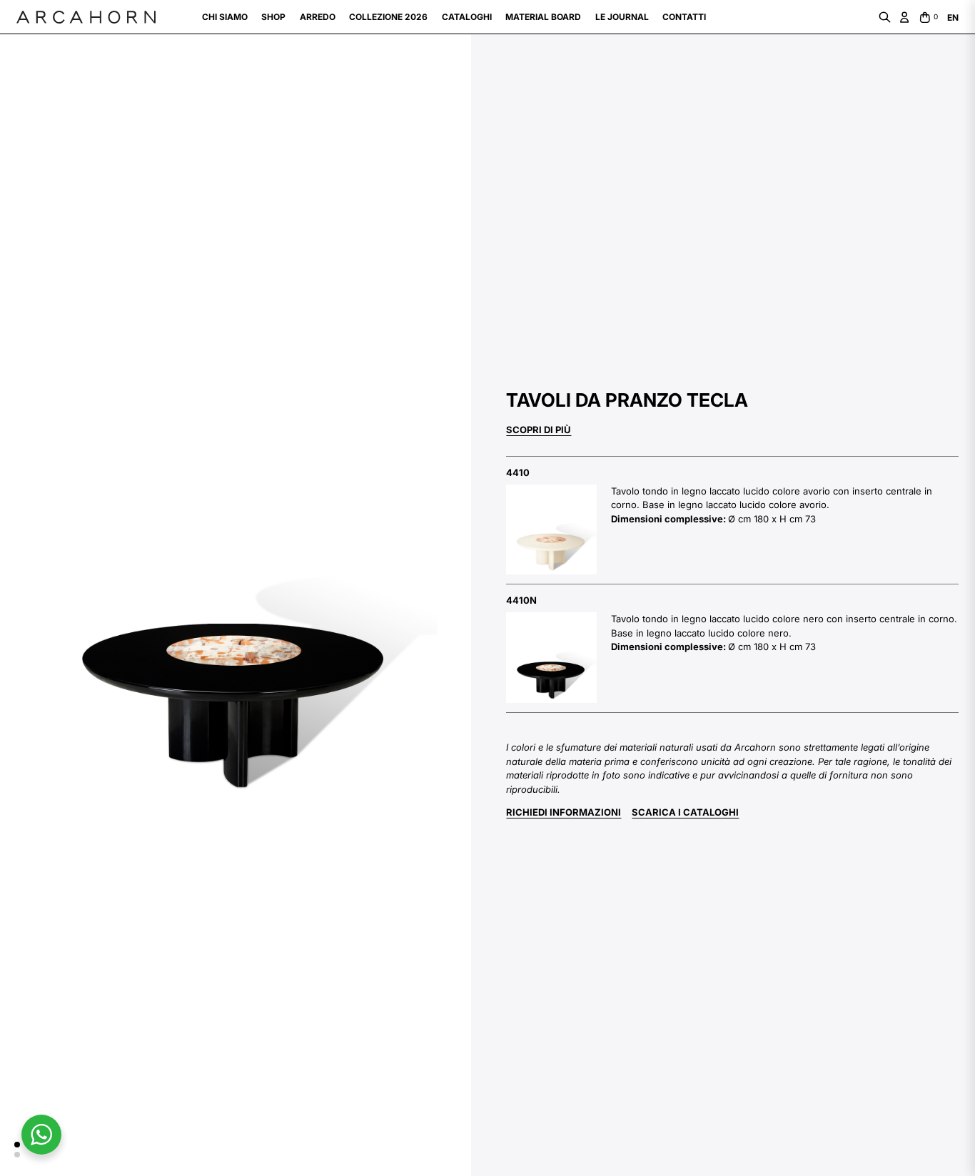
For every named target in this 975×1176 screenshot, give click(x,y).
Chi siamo (225, 16)
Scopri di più (538, 429)
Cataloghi (467, 16)
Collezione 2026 (388, 16)
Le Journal (622, 16)
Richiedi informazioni (563, 812)
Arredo (317, 16)
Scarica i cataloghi (685, 812)
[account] (904, 17)
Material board (543, 16)
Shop (273, 16)
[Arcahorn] (86, 17)
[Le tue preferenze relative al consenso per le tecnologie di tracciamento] (25, 1151)
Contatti (684, 16)
